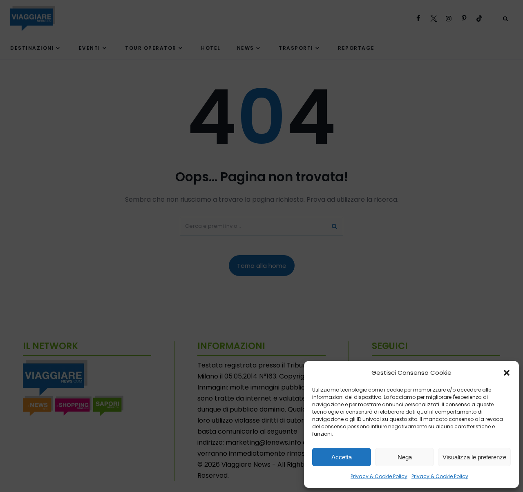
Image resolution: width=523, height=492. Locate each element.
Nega (405, 457)
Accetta (341, 457)
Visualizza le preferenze (474, 457)
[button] (507, 373)
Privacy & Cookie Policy (379, 476)
